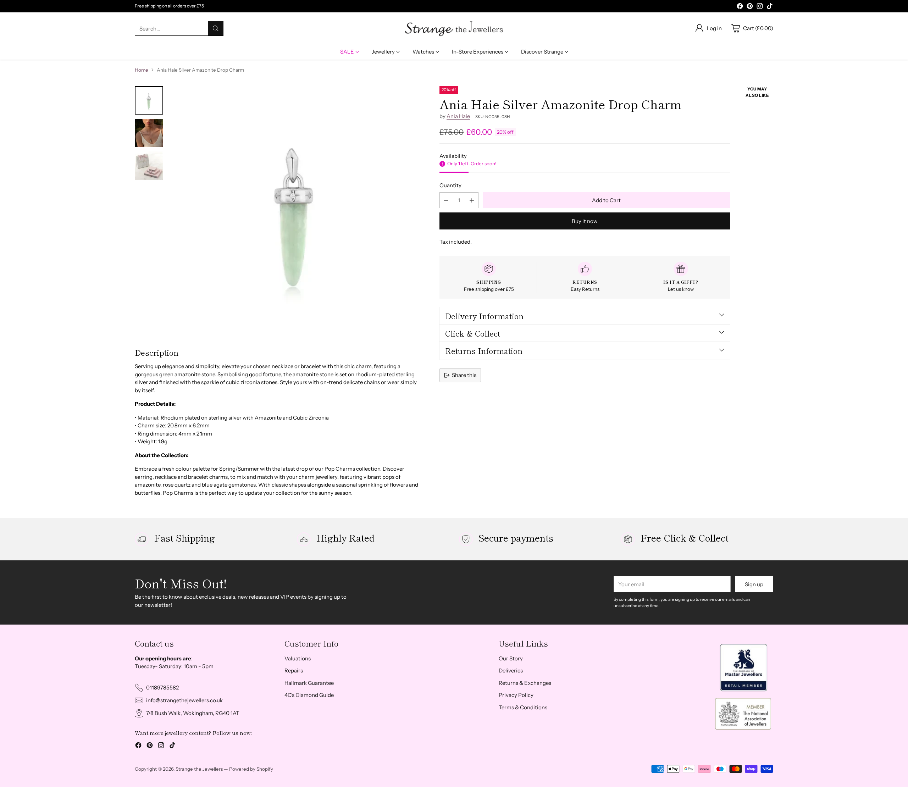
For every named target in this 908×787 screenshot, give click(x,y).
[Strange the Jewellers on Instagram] (759, 7)
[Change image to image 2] (149, 133)
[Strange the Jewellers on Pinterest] (749, 7)
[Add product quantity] (471, 200)
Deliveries (511, 670)
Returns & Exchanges (525, 683)
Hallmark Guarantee (309, 683)
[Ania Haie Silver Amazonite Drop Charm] (294, 210)
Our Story (511, 658)
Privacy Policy (516, 695)
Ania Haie (458, 116)
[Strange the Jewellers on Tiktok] (769, 7)
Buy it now (585, 221)
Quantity (450, 185)
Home (141, 70)
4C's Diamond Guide (309, 695)
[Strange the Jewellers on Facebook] (739, 7)
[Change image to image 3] (149, 165)
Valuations (297, 658)
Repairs (293, 670)
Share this (464, 375)
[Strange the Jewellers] (454, 28)
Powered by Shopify (251, 769)
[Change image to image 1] (149, 100)
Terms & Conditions (523, 707)
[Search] (215, 28)
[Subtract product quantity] (446, 200)
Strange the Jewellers (199, 769)
